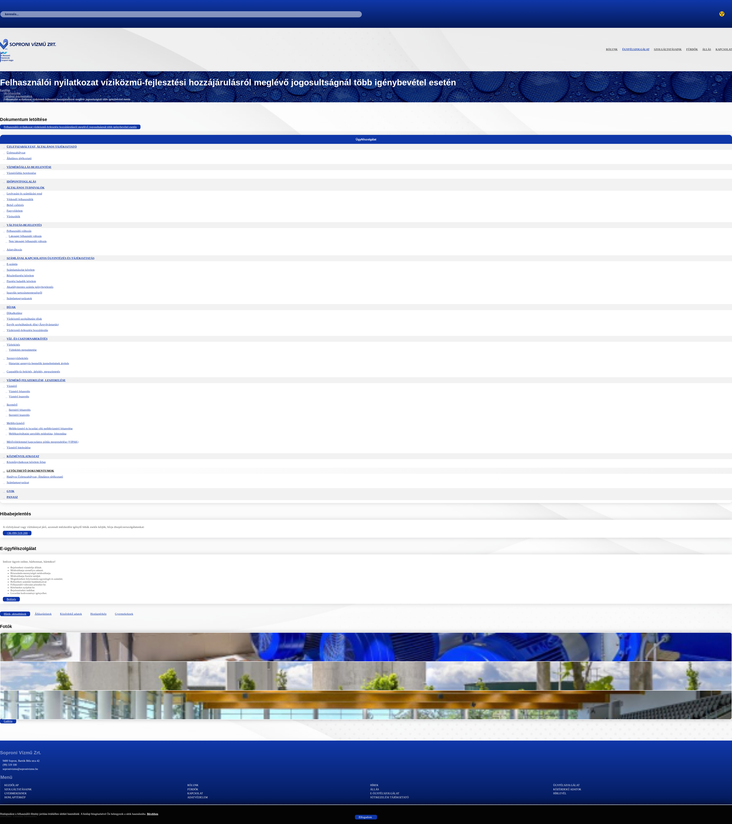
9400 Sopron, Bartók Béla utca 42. (21, 760)
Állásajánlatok (43, 613)
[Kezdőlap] (30, 44)
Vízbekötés (13, 344)
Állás (706, 49)
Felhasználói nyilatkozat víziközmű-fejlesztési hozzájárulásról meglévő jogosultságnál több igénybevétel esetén (70, 126)
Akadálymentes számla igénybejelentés (30, 286)
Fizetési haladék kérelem (21, 281)
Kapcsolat (724, 49)
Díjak (11, 307)
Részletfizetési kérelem (20, 275)
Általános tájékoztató (19, 158)
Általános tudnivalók (26, 187)
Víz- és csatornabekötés (27, 338)
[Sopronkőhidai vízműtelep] (366, 647)
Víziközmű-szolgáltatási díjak (24, 318)
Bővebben (152, 814)
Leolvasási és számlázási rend (24, 193)
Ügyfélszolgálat (635, 49)
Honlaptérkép (98, 613)
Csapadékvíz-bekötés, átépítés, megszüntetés (33, 371)
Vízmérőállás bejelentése (29, 167)
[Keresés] (364, 14)
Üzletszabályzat (16, 152)
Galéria (8, 721)
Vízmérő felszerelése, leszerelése (36, 380)
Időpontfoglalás (21, 181)
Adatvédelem (197, 797)
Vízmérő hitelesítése (19, 447)
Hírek (374, 785)
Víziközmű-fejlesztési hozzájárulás (27, 330)
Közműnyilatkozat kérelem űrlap (26, 462)
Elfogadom (365, 817)
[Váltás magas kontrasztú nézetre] (722, 14)
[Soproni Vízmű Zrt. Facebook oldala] (729, 14)
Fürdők (692, 49)
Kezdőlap (5, 90)
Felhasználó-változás (19, 230)
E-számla (12, 264)
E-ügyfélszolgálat (384, 793)
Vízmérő (12, 386)
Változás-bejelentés (24, 225)
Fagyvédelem (15, 210)
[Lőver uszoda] (366, 705)
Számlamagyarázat (18, 482)
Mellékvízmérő (16, 423)
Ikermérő (12, 404)
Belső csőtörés (15, 205)
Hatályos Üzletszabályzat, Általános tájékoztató (35, 476)
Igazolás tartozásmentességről (24, 292)
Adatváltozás (14, 249)
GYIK (10, 491)
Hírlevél (560, 793)
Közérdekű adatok (71, 613)
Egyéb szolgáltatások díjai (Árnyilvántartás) (33, 324)
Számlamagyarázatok (19, 298)
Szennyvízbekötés (17, 358)
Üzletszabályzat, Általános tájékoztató (42, 146)
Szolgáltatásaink (668, 49)
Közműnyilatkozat (23, 456)
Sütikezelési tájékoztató (389, 797)
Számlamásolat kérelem (21, 269)
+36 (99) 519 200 (17, 533)
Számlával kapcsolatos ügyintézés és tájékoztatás (50, 258)
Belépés (11, 599)
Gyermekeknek (124, 613)
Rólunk (612, 49)
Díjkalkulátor (14, 313)
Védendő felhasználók (20, 199)
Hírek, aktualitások (15, 613)
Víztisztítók (13, 216)
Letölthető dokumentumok (18, 96)
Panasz (12, 497)
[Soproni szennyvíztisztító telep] (366, 676)
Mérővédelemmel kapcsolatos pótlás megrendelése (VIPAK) (42, 441)
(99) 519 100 (10, 764)
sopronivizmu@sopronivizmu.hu (20, 769)
